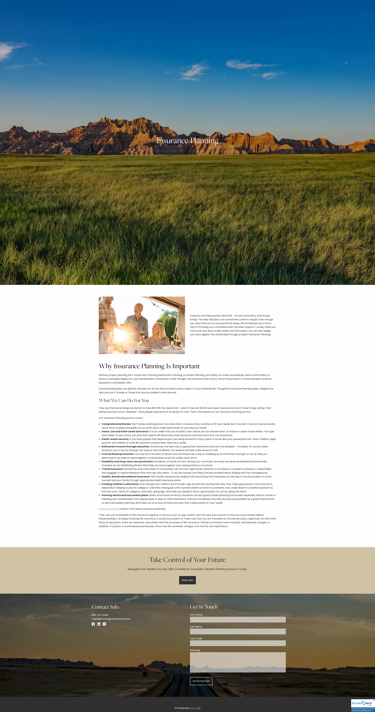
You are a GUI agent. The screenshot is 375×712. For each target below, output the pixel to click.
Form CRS (195, 708)
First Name (208, 614)
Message (207, 650)
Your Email (207, 638)
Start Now (187, 580)
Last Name (208, 626)
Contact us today (109, 509)
